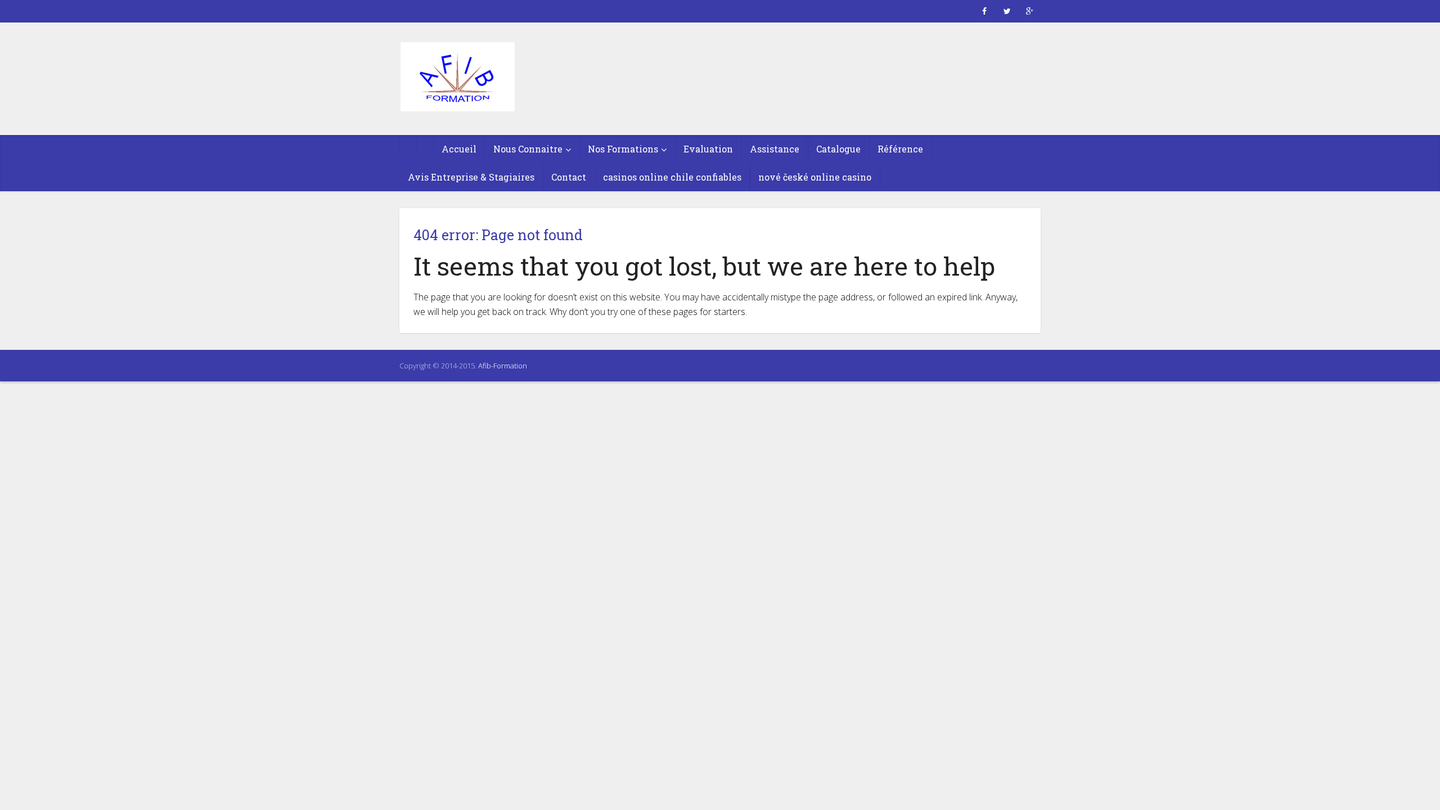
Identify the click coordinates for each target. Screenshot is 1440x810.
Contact (568, 177)
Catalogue (838, 149)
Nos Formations (623, 149)
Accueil (459, 149)
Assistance (774, 149)
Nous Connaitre (527, 149)
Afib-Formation (502, 366)
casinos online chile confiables (672, 177)
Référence (900, 149)
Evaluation (708, 149)
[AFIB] (457, 78)
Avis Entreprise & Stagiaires (471, 177)
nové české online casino (814, 177)
